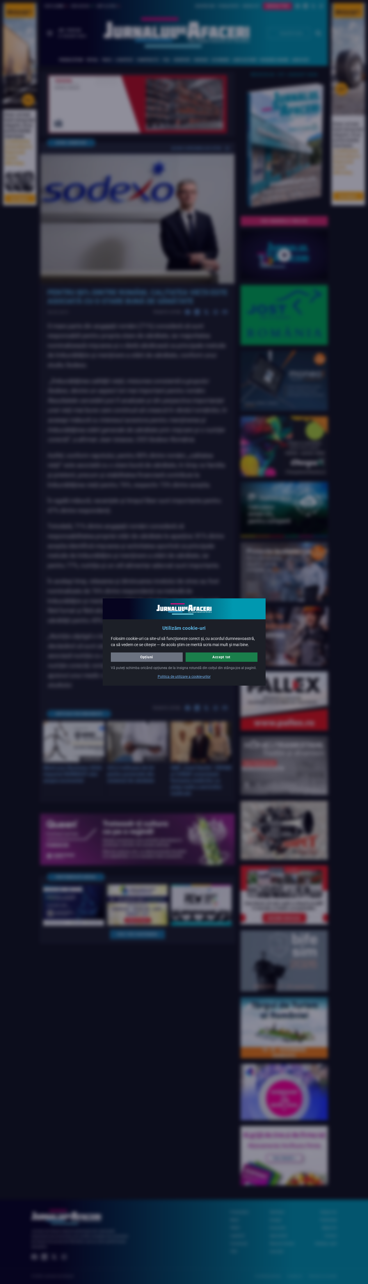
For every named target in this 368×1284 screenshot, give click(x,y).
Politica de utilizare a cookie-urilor (184, 677)
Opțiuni (146, 657)
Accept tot (221, 657)
